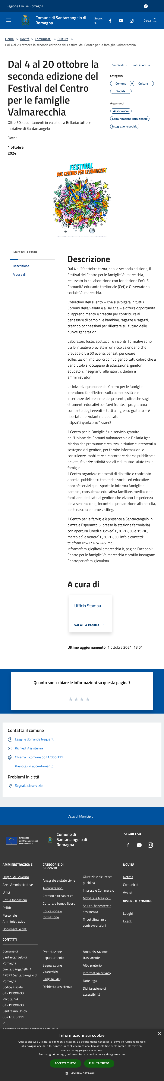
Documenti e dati (15, 929)
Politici (7, 907)
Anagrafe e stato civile (59, 880)
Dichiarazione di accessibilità (94, 991)
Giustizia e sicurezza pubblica (97, 879)
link (123, 1054)
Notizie (128, 876)
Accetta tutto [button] (65, 1063)
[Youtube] (119, 20)
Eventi (127, 921)
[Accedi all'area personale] (146, 6)
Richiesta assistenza (57, 986)
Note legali (90, 980)
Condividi (118, 65)
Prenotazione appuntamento (53, 954)
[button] (82, 1073)
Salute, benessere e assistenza (97, 908)
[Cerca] (155, 20)
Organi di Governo (16, 876)
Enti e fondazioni (15, 900)
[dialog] (82, 1055)
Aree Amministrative (18, 884)
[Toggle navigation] (8, 20)
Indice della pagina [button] (25, 252)
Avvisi (127, 892)
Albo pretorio (92, 965)
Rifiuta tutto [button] (99, 1063)
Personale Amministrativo (14, 918)
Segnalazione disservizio (52, 968)
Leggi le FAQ (52, 979)
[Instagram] (130, 20)
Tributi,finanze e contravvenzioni (94, 922)
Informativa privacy (97, 973)
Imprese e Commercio (98, 890)
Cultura (62, 38)
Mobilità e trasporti (97, 898)
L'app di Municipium (82, 816)
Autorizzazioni (53, 888)
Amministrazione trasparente (95, 954)
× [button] (159, 1033)
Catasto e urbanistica (58, 895)
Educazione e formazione (52, 914)
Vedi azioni (140, 65)
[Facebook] (108, 20)
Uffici (6, 892)
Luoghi (128, 913)
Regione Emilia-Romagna (24, 6)
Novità (24, 38)
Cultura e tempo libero (59, 903)
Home (9, 38)
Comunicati (43, 38)
